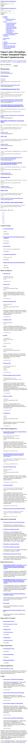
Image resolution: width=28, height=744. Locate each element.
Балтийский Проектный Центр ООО (10, 89)
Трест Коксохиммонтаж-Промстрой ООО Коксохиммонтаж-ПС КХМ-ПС (11, 163)
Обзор (4, 21)
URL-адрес (22, 742)
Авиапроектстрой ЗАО (8, 485)
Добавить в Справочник (9, 34)
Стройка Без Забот (7, 319)
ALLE (4, 346)
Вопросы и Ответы (11, 19)
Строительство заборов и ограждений (11, 546)
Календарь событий (11, 26)
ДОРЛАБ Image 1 (7, 637)
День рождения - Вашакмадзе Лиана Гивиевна (13, 703)
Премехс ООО (4, 190)
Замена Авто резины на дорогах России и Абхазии (13, 522)
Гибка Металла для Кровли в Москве (11, 544)
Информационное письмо (8, 660)
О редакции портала (11, 23)
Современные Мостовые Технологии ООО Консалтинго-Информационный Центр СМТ (12, 105)
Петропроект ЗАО (5, 177)
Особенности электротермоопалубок (11, 529)
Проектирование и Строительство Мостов (12, 553)
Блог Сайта (9, 29)
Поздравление (6, 603)
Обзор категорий (10, 24)
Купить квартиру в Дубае (8, 621)
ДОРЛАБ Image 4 (7, 629)
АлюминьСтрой (6, 413)
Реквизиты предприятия (8, 654)
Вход (4, 39)
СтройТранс (7, 742)
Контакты (5, 35)
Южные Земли (6, 284)
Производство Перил (7, 396)
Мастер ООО (4, 148)
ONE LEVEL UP (6, 273)
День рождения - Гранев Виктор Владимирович (13, 679)
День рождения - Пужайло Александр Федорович (13, 692)
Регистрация (6, 38)
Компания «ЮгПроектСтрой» (9, 301)
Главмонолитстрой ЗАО (8, 228)
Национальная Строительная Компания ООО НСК (14, 262)
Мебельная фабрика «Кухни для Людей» (12, 375)
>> (4, 222)
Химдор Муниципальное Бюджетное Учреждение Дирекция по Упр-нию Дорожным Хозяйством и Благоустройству (13, 455)
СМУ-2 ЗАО (4, 136)
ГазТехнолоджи (5, 76)
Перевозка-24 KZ (7, 363)
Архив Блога (9, 32)
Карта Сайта (9, 20)
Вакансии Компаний (11, 28)
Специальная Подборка (12, 33)
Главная (5, 16)
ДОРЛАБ (5, 335)
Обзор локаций (10, 25)
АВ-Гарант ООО (6, 246)
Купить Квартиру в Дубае (8, 648)
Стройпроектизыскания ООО (9, 254)
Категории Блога (10, 30)
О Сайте (5, 17)
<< (4, 212)
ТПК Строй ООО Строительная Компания (12, 202)
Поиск (2, 5)
